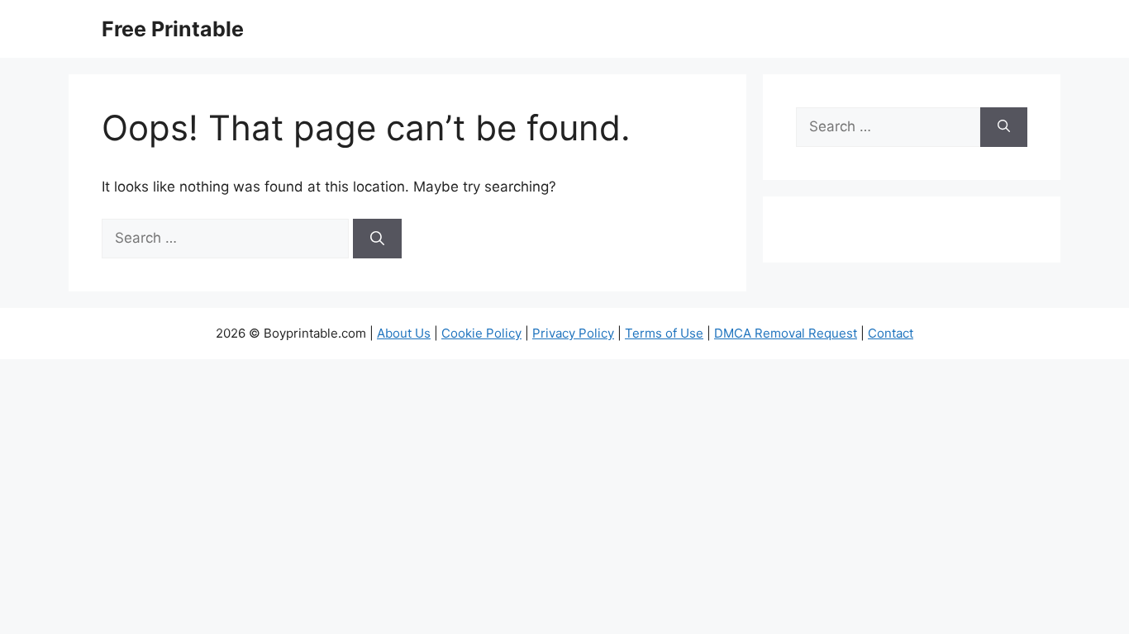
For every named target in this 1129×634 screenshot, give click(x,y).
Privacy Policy (573, 333)
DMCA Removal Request (785, 333)
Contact (890, 333)
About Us (404, 333)
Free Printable (173, 29)
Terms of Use (664, 333)
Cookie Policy (481, 333)
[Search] (377, 238)
